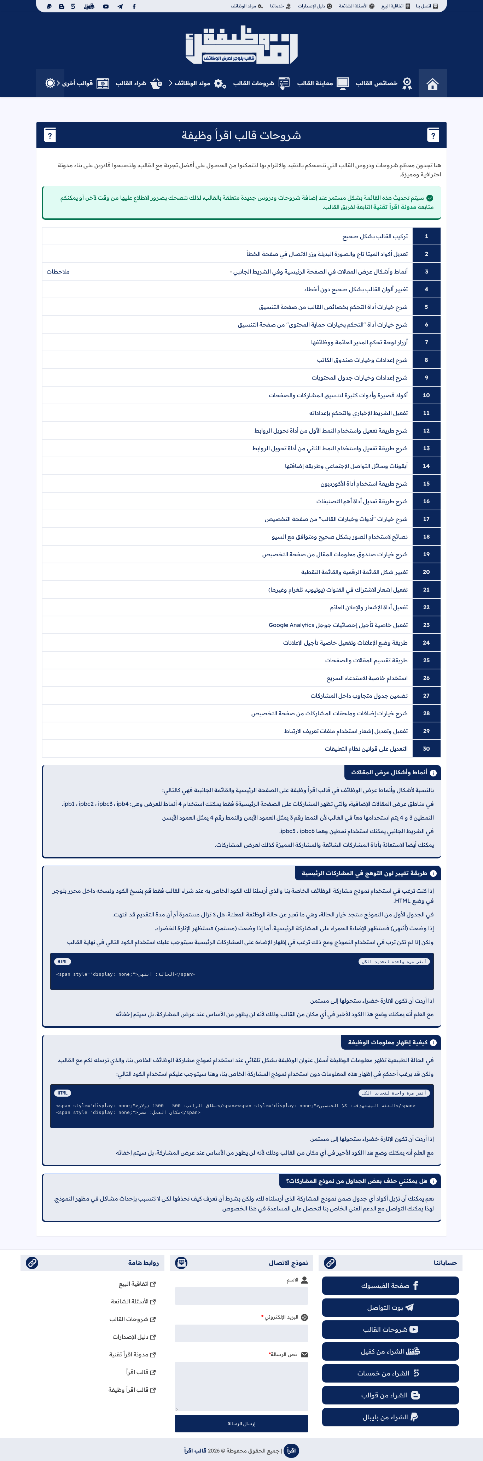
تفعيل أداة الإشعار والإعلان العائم (369, 607)
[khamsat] (73, 6)
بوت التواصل (385, 1307)
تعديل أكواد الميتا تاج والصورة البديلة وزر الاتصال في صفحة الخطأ (327, 253)
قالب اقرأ (137, 1371)
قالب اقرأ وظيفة (129, 1389)
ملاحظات (58, 271)
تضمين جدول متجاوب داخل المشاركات (359, 695)
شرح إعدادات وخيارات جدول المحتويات (360, 377)
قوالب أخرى (77, 83)
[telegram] (119, 6)
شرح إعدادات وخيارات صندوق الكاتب (362, 359)
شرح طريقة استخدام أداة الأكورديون (364, 483)
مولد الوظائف (243, 5)
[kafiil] (88, 6)
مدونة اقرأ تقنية (395, 206)
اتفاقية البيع (392, 5)
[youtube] (105, 6)
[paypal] (47, 6)
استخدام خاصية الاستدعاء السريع (367, 677)
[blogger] (61, 6)
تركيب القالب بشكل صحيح (375, 236)
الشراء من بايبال (385, 1417)
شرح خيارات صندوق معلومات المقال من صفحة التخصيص (335, 554)
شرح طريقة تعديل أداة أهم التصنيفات (362, 501)
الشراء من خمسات (383, 1373)
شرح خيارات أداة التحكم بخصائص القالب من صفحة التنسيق (333, 306)
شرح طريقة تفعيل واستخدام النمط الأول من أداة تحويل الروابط (331, 430)
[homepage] (433, 83)
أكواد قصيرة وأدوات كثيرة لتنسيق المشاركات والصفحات (338, 395)
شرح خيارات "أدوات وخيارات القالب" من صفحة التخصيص (336, 518)
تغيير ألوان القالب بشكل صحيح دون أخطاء (356, 289)
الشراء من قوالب (385, 1395)
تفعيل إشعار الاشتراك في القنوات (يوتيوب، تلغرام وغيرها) (338, 589)
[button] (50, 83)
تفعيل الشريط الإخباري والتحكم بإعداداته (358, 412)
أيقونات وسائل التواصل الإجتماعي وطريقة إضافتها (346, 465)
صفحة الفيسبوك (385, 1285)
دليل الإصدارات (311, 5)
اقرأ (291, 1450)
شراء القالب (131, 83)
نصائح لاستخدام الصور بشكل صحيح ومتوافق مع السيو (340, 536)
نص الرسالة (284, 1354)
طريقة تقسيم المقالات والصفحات (366, 660)
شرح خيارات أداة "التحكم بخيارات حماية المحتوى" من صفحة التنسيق (323, 324)
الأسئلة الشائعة (353, 5)
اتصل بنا (423, 5)
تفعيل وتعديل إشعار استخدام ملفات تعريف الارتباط (346, 730)
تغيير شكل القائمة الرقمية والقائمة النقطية (354, 571)
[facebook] (133, 6)
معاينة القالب (315, 83)
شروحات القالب (253, 83)
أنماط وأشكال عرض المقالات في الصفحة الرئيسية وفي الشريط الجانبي (320, 271)
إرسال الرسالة (241, 1423)
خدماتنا (277, 5)
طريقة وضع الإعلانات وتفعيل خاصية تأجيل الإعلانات (345, 642)
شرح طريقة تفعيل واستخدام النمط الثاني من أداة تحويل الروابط (330, 448)
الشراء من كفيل (382, 1351)
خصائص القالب (376, 83)
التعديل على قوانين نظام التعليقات (366, 748)
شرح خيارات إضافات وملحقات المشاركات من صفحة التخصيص (329, 713)
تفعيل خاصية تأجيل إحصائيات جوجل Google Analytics (338, 624)
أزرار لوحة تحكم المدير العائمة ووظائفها (359, 342)
